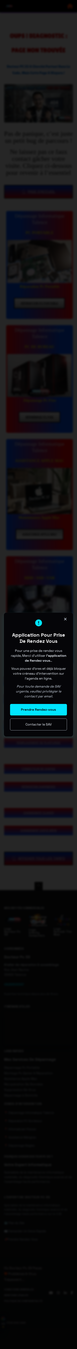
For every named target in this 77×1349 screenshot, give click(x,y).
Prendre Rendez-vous (38, 709)
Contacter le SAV (38, 724)
